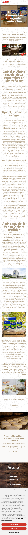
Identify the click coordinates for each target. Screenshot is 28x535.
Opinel (14, 106)
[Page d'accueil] (5, 3)
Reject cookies (14, 528)
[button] (4, 458)
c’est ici (24, 374)
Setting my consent (14, 532)
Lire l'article (13, 451)
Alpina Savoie (21, 106)
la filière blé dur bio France (12, 290)
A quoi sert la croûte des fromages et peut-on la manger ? (14, 438)
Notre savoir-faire (14, 479)
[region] (14, 511)
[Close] (25, 490)
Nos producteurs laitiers (14, 484)
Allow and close (14, 524)
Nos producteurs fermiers (14, 482)
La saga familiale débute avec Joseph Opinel (14, 141)
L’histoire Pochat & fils (14, 476)
